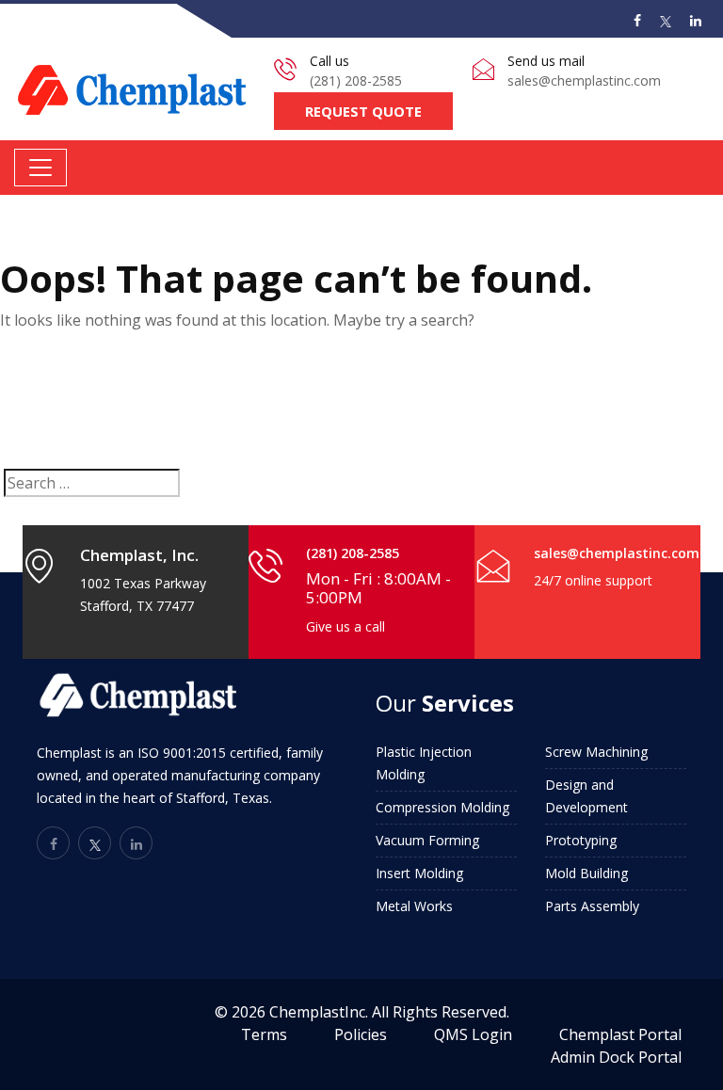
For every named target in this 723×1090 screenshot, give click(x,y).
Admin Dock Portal (616, 1057)
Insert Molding (419, 873)
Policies (360, 1034)
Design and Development (586, 796)
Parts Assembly (592, 906)
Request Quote (363, 111)
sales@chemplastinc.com (584, 80)
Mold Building (586, 873)
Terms (264, 1034)
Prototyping (581, 840)
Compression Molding (442, 807)
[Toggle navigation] (40, 167)
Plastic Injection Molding (424, 763)
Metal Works (414, 906)
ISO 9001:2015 (181, 752)
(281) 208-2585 (356, 80)
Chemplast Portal (620, 1034)
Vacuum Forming (427, 840)
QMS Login (473, 1034)
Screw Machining (596, 752)
